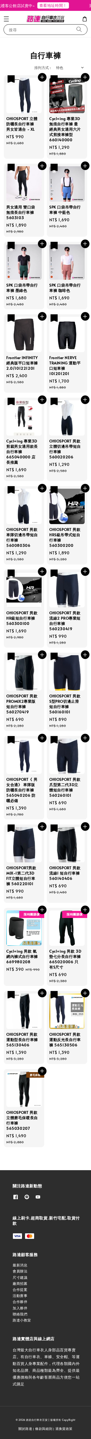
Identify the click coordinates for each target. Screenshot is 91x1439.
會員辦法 (20, 1271)
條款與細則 (44, 1428)
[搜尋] (79, 29)
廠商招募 (20, 1283)
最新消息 (20, 1265)
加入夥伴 (20, 1308)
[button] (6, 19)
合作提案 (20, 1289)
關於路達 (25, 1428)
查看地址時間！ (49, 5)
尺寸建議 (20, 1277)
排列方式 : (42, 67)
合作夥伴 (20, 1301)
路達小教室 (22, 1320)
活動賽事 (20, 1295)
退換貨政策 (64, 1428)
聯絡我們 (20, 1314)
